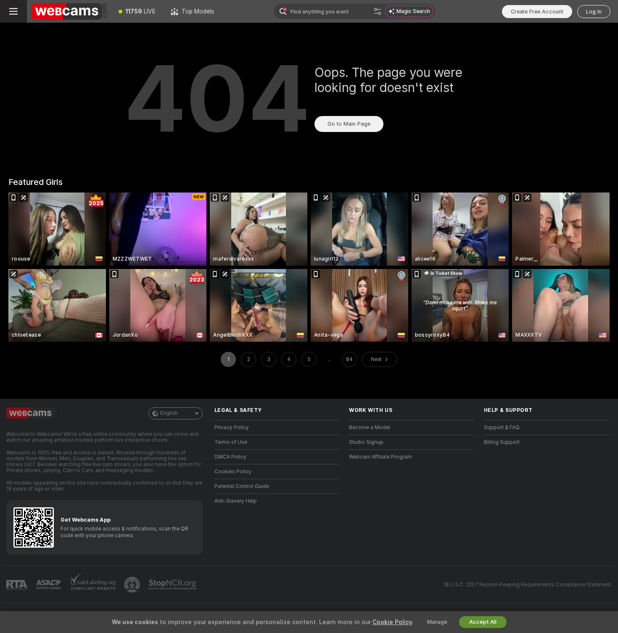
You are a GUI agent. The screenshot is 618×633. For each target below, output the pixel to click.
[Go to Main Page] (69, 11)
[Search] (377, 11)
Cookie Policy (392, 622)
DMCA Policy (230, 457)
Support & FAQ (502, 427)
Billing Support (502, 442)
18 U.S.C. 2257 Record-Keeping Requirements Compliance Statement (527, 585)
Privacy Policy (231, 427)
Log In (594, 11)
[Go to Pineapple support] (133, 585)
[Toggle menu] (13, 11)
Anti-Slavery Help (235, 501)
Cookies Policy (232, 472)
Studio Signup (366, 442)
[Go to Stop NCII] (173, 585)
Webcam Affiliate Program (380, 457)
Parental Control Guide (241, 486)
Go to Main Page (348, 124)
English (169, 413)
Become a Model (369, 427)
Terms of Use (230, 442)
